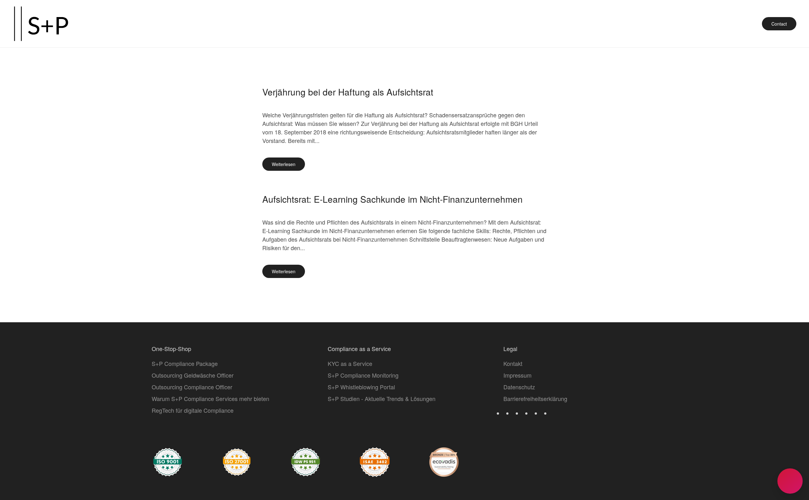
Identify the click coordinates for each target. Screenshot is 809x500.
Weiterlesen (283, 164)
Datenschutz (519, 387)
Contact (779, 24)
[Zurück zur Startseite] (41, 23)
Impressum (517, 375)
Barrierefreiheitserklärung (535, 398)
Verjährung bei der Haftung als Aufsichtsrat (347, 91)
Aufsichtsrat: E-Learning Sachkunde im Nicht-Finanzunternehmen (392, 199)
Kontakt (512, 363)
